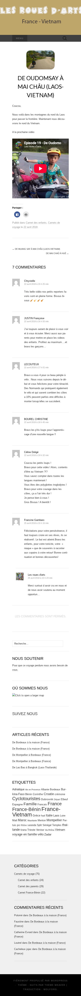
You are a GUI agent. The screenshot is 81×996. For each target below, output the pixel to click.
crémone (60, 794)
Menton (42, 820)
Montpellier (54, 820)
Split (39, 825)
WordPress (59, 981)
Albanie (45, 789)
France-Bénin (26, 809)
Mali (14, 820)
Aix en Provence (32, 789)
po (18, 824)
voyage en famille (24, 834)
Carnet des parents (28, 886)
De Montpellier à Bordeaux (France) (31, 754)
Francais (42, 804)
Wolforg (50, 989)
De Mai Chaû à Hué (57, 253)
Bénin (28, 794)
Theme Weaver (55, 985)
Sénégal (47, 825)
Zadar (47, 834)
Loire (62, 815)
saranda (32, 825)
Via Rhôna (49, 830)
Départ (57, 799)
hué (43, 815)
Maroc (22, 820)
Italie (49, 815)
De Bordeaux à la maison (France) (31, 742)
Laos (56, 815)
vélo (41, 834)
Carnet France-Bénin (29, 892)
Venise (40, 829)
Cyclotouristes (26, 798)
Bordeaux (55, 789)
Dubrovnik (47, 799)
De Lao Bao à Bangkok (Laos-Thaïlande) (34, 767)
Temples (56, 825)
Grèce (36, 815)
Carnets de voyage (24, 873)
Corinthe (38, 794)
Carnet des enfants (36, 222)
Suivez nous (24, 714)
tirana (24, 830)
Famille (30, 804)
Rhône (24, 825)
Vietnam (60, 829)
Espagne (17, 804)
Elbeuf (64, 799)
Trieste (31, 829)
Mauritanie (32, 820)
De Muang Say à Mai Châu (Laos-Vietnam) (36, 249)
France (55, 803)
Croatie (49, 794)
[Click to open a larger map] (28, 695)
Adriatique (18, 789)
